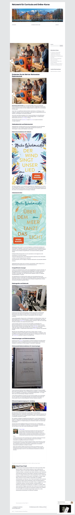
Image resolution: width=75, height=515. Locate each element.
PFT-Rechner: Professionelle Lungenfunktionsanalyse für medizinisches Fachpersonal (55, 53)
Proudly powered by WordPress (21, 511)
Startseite (14, 24)
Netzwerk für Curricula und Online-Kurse (31, 4)
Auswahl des (16, 335)
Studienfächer (24, 463)
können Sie (22, 320)
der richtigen (24, 117)
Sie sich (31, 119)
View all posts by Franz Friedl (22, 503)
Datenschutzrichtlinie (35, 24)
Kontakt (57, 24)
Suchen (52, 44)
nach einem (35, 326)
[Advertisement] (37, 34)
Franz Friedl (37, 463)
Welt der (20, 340)
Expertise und (24, 119)
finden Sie (35, 328)
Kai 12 (13, 511)
